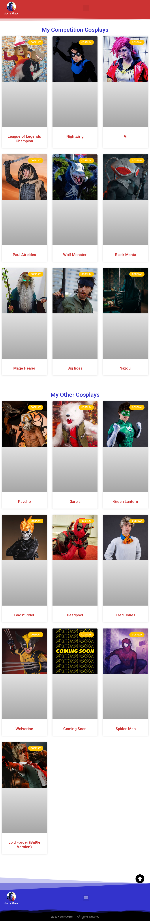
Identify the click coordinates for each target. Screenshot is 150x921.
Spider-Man (126, 729)
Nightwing (75, 136)
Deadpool (75, 615)
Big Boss (75, 368)
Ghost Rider (24, 615)
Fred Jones (125, 615)
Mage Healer (24, 368)
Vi (125, 136)
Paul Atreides (24, 255)
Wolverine (24, 729)
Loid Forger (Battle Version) (24, 844)
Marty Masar (11, 13)
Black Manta (125, 255)
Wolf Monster (75, 255)
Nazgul (126, 368)
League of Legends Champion (24, 138)
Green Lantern (125, 501)
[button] (86, 8)
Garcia (75, 501)
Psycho (24, 501)
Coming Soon (75, 729)
